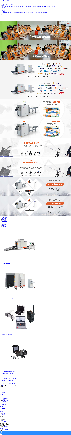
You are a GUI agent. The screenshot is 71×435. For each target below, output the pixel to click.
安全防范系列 (4, 226)
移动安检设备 (4, 218)
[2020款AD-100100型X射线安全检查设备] (10, 378)
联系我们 (3, 392)
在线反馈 (3, 391)
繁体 (1, 430)
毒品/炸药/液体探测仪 (5, 400)
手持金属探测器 (4, 401)
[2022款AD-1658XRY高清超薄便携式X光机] (20, 332)
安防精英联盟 (6, 426)
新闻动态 (1, 406)
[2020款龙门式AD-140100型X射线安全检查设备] (20, 297)
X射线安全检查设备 (5, 217)
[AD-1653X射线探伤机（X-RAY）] (20, 368)
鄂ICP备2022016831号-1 (3, 428)
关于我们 (1, 388)
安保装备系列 (4, 225)
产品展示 (1, 394)
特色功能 (1, 411)
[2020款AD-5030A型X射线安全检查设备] (10, 371)
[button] (1, 19)
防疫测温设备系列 (4, 219)
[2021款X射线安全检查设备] (20, 261)
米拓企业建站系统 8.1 (6, 429)
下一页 (4, 385)
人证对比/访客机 (4, 223)
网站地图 (3, 413)
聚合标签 (3, 414)
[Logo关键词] (35, 0)
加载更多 (2, 386)
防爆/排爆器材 (4, 224)
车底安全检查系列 (4, 221)
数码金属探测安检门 (5, 220)
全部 (2, 6)
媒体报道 (3, 408)
